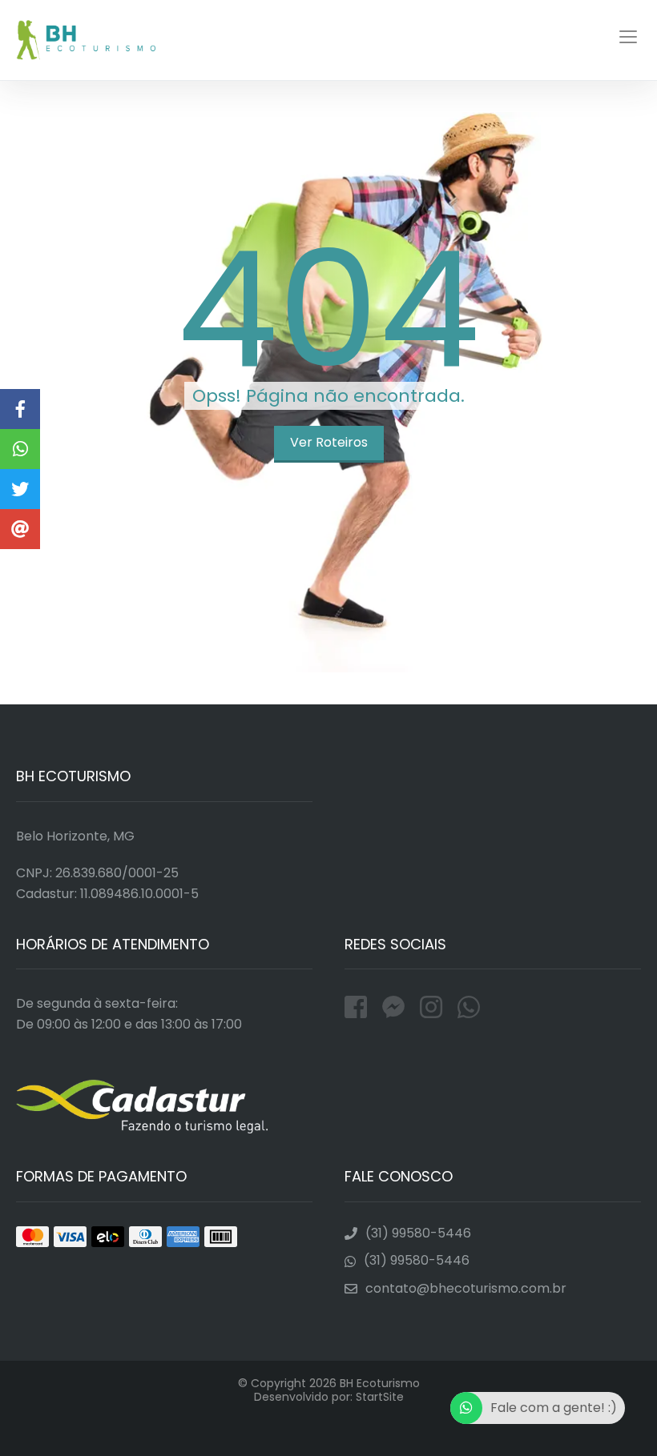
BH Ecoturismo (86, 40)
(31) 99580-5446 (418, 1233)
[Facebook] (359, 1007)
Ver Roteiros (329, 442)
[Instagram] (434, 1007)
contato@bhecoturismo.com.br (465, 1289)
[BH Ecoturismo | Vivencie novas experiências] (20, 449)
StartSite (380, 1397)
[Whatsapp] (468, 1007)
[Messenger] (397, 1007)
